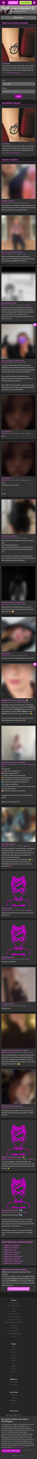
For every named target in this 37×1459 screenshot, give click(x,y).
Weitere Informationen (19, 1447)
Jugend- (9, 1319)
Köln (24, 362)
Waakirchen (32, 1159)
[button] (18, 1456)
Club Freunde (5, 305)
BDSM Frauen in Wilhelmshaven (13, 1261)
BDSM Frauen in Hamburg (11, 1245)
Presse (13, 1336)
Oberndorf (10, 72)
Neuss (24, 604)
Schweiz (29, 764)
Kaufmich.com (14, 1400)
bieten (13, 1316)
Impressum (14, 1311)
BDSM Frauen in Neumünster (12, 1263)
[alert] (18, 1437)
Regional (14, 1344)
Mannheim (26, 203)
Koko (13, 1403)
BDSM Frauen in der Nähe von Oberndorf (15, 23)
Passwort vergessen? (14, 1314)
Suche (18, 96)
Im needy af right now (8, 1004)
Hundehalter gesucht (8, 201)
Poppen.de (14, 1395)
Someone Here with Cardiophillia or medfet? (15, 1050)
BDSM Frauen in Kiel (10, 1250)
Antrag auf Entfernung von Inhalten (14, 1322)
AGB (14, 1308)
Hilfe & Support (14, 1303)
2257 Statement (14, 1328)
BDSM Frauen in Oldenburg (12, 1252)
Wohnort (4, 88)
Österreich (13, 1369)
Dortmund (13, 1360)
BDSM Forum (13, 1379)
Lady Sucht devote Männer (10, 536)
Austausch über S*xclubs (9, 303)
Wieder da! (13, 2)
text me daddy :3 (6, 431)
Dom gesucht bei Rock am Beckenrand (13, 602)
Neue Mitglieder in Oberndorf (11, 103)
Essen (25, 655)
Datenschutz (17, 1319)
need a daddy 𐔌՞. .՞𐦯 (7, 478)
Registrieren (25, 2)
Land (3, 80)
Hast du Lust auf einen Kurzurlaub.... (13, 252)
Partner (11, 1392)
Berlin (28, 433)
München (13, 1352)
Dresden (14, 1366)
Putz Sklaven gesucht (8, 957)
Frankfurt (13, 1355)
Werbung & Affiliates (14, 1330)
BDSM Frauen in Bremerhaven (13, 1256)
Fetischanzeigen (14, 1382)
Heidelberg (27, 305)
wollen (18, 1316)
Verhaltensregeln (14, 1325)
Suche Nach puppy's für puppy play (12, 1106)
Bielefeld (25, 538)
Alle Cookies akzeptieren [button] (11, 1451)
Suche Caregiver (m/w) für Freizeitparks (14, 762)
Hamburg (13, 1349)
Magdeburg (27, 846)
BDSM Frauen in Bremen (11, 1247)
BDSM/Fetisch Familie (7, 1052)
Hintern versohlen (7, 908)
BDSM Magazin (16, 1305)
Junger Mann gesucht (8, 844)
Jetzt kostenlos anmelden (18, 1289)
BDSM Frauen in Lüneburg (12, 1258)
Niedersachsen (17, 72)
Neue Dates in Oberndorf (10, 160)
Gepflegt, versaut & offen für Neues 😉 (13, 1157)
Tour (9, 1305)
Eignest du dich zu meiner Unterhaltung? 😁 (15, 700)
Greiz (24, 254)
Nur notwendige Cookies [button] (28, 1450)
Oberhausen (26, 702)
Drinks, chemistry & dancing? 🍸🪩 (12, 1210)
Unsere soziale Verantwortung (13, 1333)
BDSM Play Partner (6, 433)
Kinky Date (4, 203)
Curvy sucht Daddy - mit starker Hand (13, 361)
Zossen (31, 1052)
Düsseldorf (14, 1357)
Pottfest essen (6, 653)
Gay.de (13, 1397)
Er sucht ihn (14, 1384)
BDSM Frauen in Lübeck (11, 1254)
